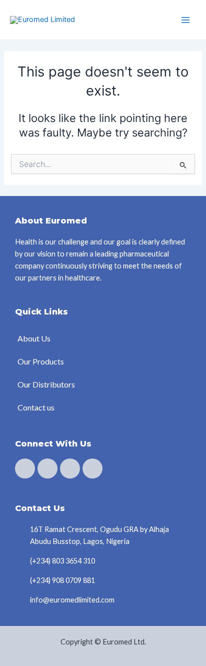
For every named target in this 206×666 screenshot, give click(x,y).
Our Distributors (46, 384)
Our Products (41, 361)
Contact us (36, 407)
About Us (34, 338)
